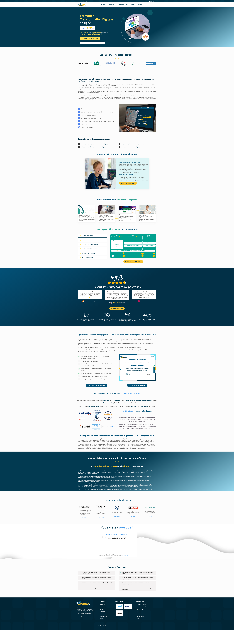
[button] (96, 144)
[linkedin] (86, 1)
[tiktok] (79, 1)
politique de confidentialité (125, 555)
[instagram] (81, 1)
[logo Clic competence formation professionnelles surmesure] (82, 4)
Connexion (152, 1)
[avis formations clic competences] (87, 27)
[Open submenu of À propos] (143, 5)
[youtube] (84, 1)
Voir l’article (101, 517)
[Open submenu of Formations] (115, 5)
